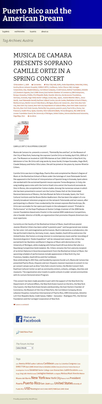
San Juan (45, 383)
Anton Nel (78, 84)
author (33, 363)
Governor (33, 369)
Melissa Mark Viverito (70, 373)
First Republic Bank (40, 95)
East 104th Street (37, 92)
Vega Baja (17, 116)
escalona (32, 116)
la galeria (5, 31)
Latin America (28, 373)
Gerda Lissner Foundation (71, 95)
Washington (35, 389)
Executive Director (62, 367)
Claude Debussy (33, 90)
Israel (50, 97)
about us (44, 31)
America (22, 363)
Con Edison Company (47, 90)
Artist (85, 84)
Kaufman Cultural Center (45, 100)
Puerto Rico (71, 108)
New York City (53, 378)
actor (17, 364)
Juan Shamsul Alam (56, 370)
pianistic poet (61, 108)
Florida (27, 370)
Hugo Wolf (32, 97)
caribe (56, 364)
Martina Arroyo (18, 103)
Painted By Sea (43, 108)
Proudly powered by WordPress (25, 399)
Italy (54, 97)
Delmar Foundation (74, 90)
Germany (16, 97)
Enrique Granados (20, 95)
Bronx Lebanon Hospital (28, 87)
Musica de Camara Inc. (62, 103)
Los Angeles (57, 373)
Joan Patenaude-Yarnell (27, 100)
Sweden (39, 111)
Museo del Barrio (23, 378)
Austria (16, 87)
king (21, 373)
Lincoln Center (60, 100)
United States (58, 113)
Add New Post (26, 331)
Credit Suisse (61, 90)
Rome (79, 108)
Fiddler (30, 95)
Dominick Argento (23, 92)
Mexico (43, 103)
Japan (59, 97)
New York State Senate (28, 108)
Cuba (78, 364)
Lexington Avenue (45, 373)
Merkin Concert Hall (32, 103)
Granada (24, 97)
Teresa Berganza (66, 111)
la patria (33, 31)
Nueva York (65, 378)
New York (74, 103)
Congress (73, 363)
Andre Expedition (68, 84)
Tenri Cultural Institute (51, 111)
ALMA (59, 84)
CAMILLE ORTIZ (43, 87)
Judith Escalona (71, 370)
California (39, 364)
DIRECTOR (20, 366)
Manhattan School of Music (76, 100)
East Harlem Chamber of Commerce (57, 92)
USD (27, 388)
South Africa (26, 111)
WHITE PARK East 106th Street (58, 389)
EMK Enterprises (78, 92)
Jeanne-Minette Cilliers (71, 97)
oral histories (20, 31)
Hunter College (42, 97)
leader (34, 373)
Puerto (19, 383)
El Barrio (41, 367)
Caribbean (53, 87)
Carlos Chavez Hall (65, 87)
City (24, 90)
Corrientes (37, 84)
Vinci (23, 116)
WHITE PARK (44, 389)
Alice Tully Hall (51, 84)
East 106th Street (32, 367)
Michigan (50, 103)
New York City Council (25, 105)
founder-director (55, 95)
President (75, 378)
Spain (33, 111)
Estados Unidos (50, 367)
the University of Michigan (43, 113)
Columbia (64, 364)
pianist (52, 108)
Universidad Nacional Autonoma (76, 113)
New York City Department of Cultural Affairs (50, 105)
